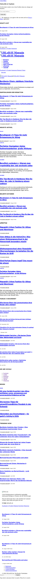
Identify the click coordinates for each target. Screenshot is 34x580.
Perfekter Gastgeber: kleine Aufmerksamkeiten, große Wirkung (15, 147)
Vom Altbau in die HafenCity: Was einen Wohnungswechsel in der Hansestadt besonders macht (15, 239)
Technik (5, 67)
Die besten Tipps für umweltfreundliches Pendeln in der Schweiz (15, 404)
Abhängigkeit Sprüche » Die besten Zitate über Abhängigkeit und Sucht (15, 336)
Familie (5, 61)
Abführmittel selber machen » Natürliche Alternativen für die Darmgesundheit (13, 361)
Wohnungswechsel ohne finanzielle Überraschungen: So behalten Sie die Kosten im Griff (16, 251)
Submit (18, 575)
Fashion (2, 278)
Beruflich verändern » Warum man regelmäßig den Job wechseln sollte (16, 112)
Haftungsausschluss (10, 567)
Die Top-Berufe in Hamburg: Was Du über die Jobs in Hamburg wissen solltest (16, 120)
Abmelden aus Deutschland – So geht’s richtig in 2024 (14, 415)
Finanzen (6, 63)
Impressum (8, 566)
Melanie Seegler (5, 101)
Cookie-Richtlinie (10, 569)
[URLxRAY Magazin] (17, 54)
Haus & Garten (8, 64)
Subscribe (3, 72)
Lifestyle (6, 66)
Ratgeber (2, 77)
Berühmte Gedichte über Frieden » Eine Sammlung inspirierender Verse (14, 428)
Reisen (1, 388)
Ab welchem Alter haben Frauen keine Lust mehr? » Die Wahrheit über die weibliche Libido (16, 352)
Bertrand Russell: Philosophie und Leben (14, 458)
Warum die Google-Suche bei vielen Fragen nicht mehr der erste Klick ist (15, 443)
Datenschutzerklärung (11, 570)
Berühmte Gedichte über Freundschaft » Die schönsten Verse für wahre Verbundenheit (15, 436)
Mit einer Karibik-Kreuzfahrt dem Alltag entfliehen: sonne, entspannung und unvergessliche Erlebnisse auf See (14, 393)
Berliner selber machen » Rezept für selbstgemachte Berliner (13, 552)
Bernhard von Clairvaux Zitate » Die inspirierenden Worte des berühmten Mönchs (16, 479)
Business (6, 59)
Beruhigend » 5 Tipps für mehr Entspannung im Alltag (16, 27)
